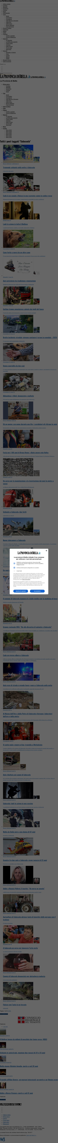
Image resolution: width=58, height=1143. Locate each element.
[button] (29, 571)
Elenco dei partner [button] (26, 579)
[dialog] (29, 571)
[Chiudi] (46, 550)
